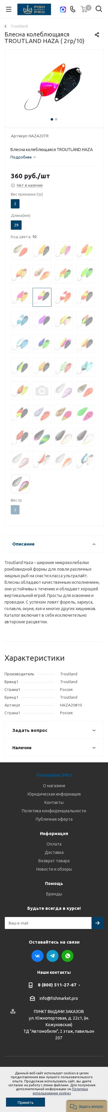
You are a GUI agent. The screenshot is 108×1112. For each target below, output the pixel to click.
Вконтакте (38, 956)
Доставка (54, 852)
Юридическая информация (54, 794)
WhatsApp (68, 956)
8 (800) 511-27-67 (57, 984)
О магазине (54, 785)
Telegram (52, 956)
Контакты (54, 802)
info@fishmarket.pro (59, 998)
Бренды (54, 894)
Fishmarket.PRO (54, 775)
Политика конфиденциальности (54, 810)
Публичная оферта (54, 819)
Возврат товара (54, 860)
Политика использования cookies (60, 1091)
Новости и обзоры (54, 869)
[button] (86, 1106)
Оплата (54, 844)
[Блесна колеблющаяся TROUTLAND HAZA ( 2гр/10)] (54, 87)
